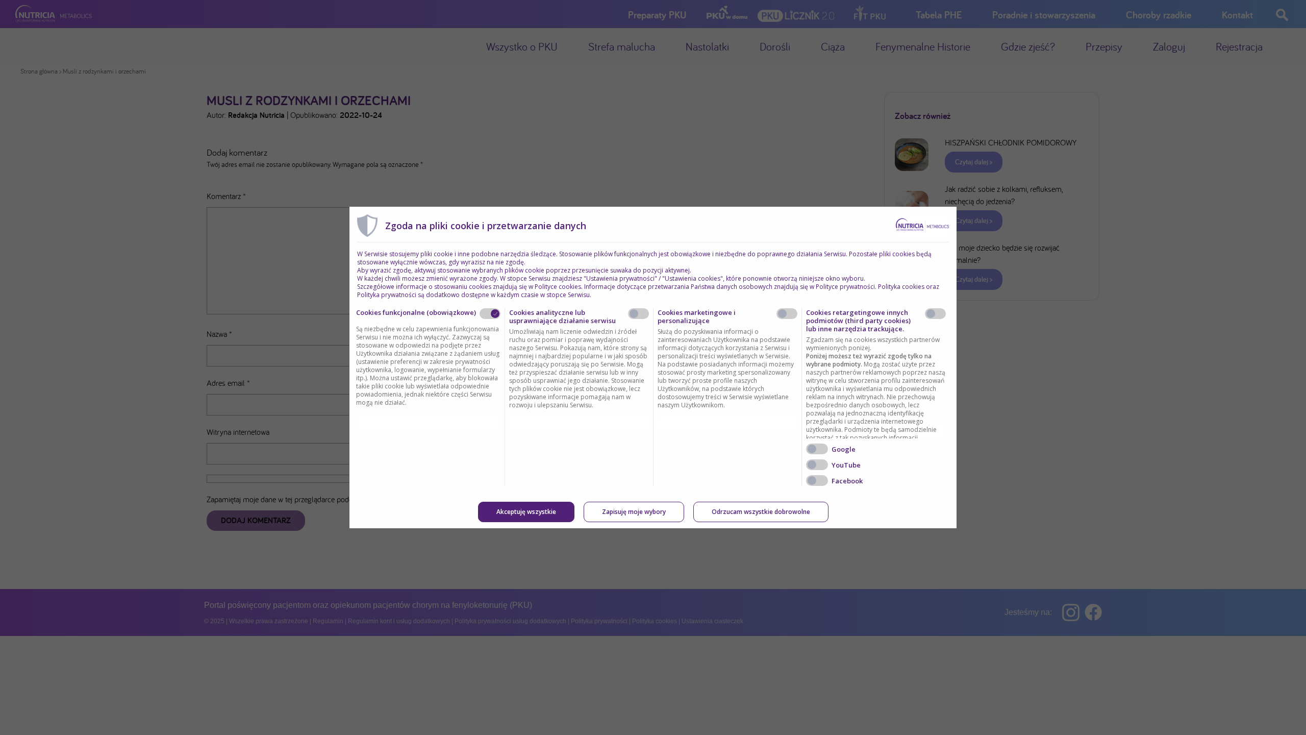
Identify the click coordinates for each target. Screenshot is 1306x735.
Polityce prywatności (845, 286)
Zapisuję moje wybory (634, 511)
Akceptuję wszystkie (526, 511)
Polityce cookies (558, 286)
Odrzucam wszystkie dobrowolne (761, 511)
